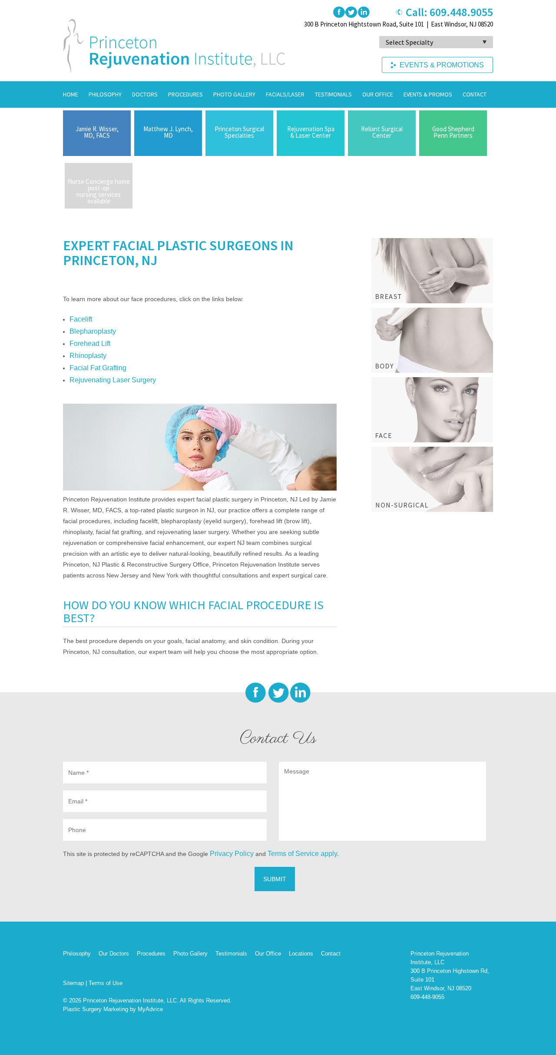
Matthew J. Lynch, (168, 132)
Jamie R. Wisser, (97, 132)
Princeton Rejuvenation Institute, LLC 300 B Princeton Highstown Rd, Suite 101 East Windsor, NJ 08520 (449, 971)
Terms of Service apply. (303, 853)
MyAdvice (150, 1009)
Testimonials (333, 94)
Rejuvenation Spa (310, 132)
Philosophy (105, 94)
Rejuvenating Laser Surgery (113, 380)
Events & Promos (428, 94)
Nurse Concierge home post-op (99, 191)
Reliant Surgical (382, 132)
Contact (474, 94)
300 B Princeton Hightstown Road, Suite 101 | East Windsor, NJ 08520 (398, 24)
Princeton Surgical (239, 132)
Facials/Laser (285, 94)
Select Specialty (409, 42)
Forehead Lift (90, 343)
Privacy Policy (232, 853)
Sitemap (73, 983)
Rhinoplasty (88, 355)
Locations (301, 953)
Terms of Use (105, 983)
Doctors (145, 94)
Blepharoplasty (93, 331)
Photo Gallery (234, 94)
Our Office (377, 94)
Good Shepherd (453, 132)
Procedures (185, 94)
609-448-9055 (427, 997)
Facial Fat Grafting (98, 368)
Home (70, 94)
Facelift (81, 319)
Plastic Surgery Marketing (95, 1009)
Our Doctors (114, 953)
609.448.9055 (461, 12)
